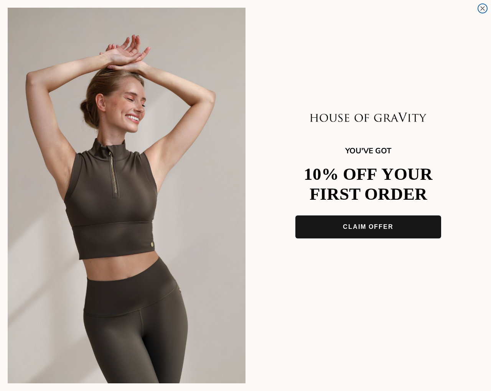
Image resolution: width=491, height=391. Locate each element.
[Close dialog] (482, 8)
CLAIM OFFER (368, 226)
